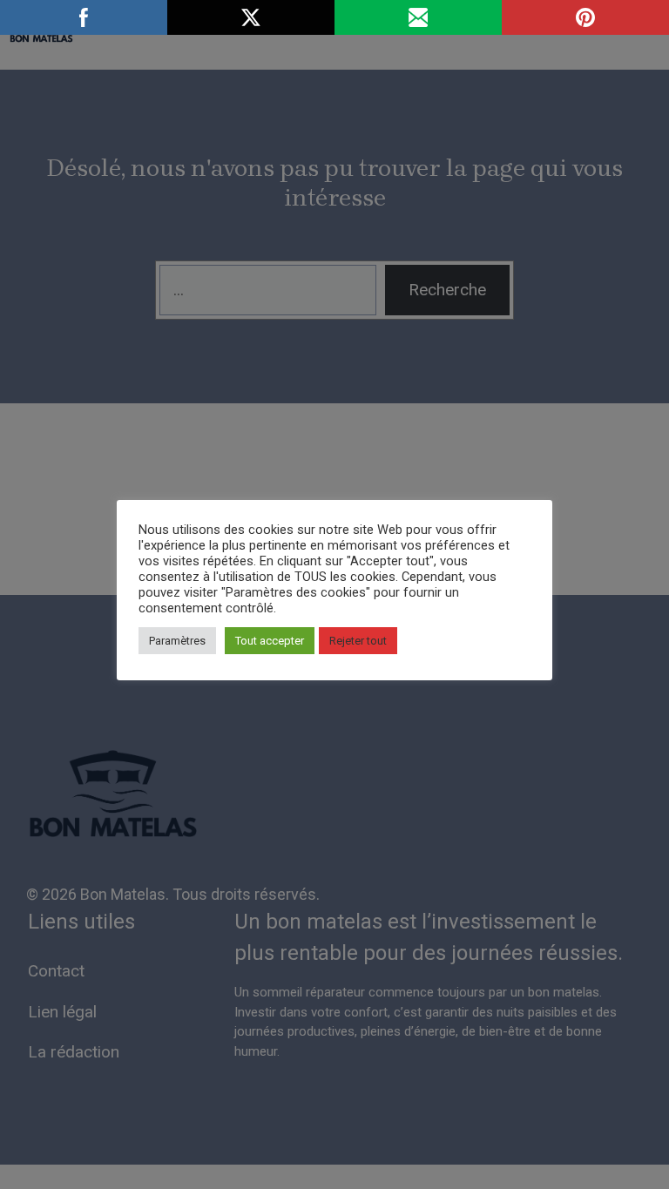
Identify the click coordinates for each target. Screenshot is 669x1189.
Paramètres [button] (177, 640)
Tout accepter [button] (269, 640)
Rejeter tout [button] (358, 640)
